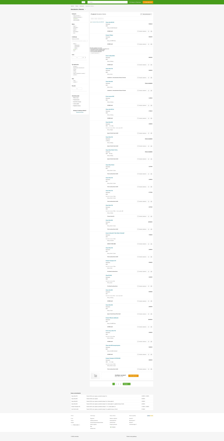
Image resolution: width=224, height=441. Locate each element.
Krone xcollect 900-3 (110, 55)
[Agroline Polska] (75, 2)
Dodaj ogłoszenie (133, 375)
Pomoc (72, 420)
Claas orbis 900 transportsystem (113, 345)
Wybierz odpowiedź (95, 53)
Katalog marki (92, 428)
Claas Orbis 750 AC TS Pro (112, 150)
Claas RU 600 (109, 275)
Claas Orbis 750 (109, 68)
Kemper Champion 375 (111, 260)
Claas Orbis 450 (74, 403)
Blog (91, 426)
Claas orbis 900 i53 (110, 22)
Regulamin (92, 418)
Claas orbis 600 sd (110, 109)
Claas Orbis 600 (109, 81)
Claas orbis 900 (109, 290)
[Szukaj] (88, 2)
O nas (72, 418)
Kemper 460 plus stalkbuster (112, 317)
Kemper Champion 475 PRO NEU (113, 358)
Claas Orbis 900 (109, 122)
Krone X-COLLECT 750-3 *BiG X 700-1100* (115, 233)
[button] (148, 31)
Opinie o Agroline (93, 424)
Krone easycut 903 (110, 96)
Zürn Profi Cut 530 (75, 409)
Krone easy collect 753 (111, 330)
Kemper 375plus (109, 35)
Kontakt (72, 422)
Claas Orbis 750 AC (110, 164)
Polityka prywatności (94, 420)
